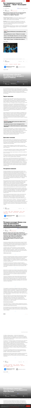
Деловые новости (6, 212)
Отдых (9, 211)
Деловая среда (17, 363)
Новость (6, 64)
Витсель (26, 25)
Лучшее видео (11, 64)
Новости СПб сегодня (15, 212)
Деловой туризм (10, 363)
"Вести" (7, 41)
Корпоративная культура (7, 364)
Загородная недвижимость (16, 364)
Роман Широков (12, 26)
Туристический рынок (16, 211)
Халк (23, 25)
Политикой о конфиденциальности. (14, 406)
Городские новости (21, 212)
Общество (19, 64)
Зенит (8, 18)
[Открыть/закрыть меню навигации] (24, 1)
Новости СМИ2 (5, 69)
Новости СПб (15, 64)
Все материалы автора (14, 84)
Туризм (12, 211)
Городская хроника (6, 213)
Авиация (24, 211)
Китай (21, 211)
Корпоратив (21, 363)
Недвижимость (23, 364)
